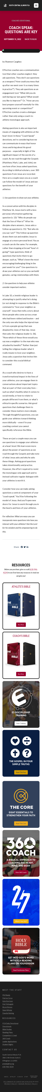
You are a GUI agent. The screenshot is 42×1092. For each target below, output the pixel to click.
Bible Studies (7, 1029)
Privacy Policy (10, 1084)
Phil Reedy (6, 995)
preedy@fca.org (8, 1064)
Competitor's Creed (9, 1035)
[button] (36, 5)
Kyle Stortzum (7, 1001)
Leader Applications (9, 1041)
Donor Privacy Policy (28, 1084)
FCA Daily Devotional (10, 1023)
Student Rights (7, 1044)
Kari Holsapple (7, 1004)
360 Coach (6, 1038)
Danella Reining (8, 1013)
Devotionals (6, 1026)
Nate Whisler (7, 1010)
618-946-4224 (7, 1067)
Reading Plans (7, 1032)
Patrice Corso (7, 998)
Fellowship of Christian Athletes (18, 1081)
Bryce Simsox (7, 1007)
